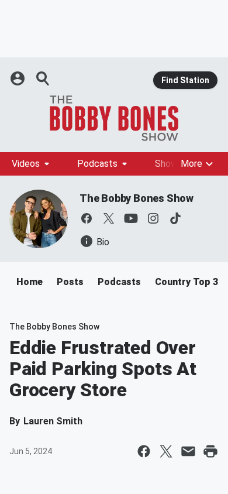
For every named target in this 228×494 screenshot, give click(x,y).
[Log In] (19, 78)
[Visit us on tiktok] (175, 218)
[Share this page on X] (166, 451)
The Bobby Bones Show (137, 198)
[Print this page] (210, 451)
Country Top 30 (189, 281)
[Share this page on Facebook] (144, 451)
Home (29, 281)
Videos (26, 163)
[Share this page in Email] (188, 451)
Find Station (185, 80)
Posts (70, 281)
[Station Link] (114, 118)
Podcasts (97, 163)
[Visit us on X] (109, 218)
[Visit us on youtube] (131, 218)
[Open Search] (43, 78)
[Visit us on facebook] (87, 218)
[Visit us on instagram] (153, 218)
